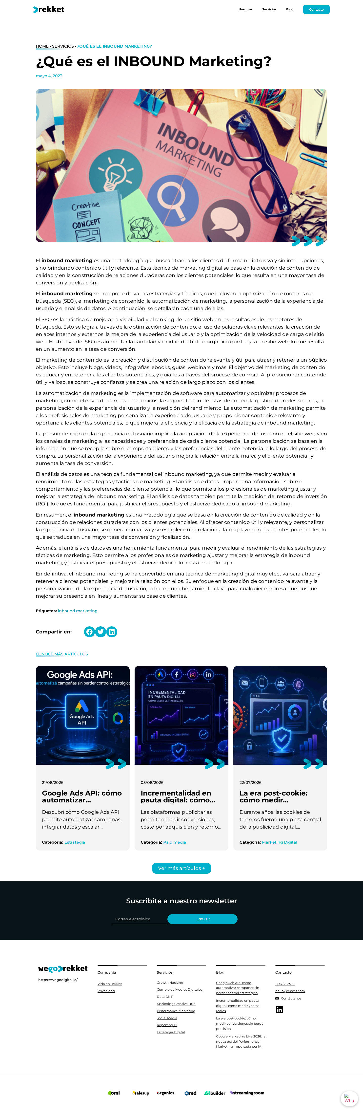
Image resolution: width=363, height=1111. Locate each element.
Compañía (107, 972)
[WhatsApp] (349, 1098)
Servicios (269, 9)
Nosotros (245, 9)
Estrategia (74, 842)
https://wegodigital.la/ (58, 980)
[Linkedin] (279, 1010)
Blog (289, 9)
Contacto (283, 972)
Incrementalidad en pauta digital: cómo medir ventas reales (176, 800)
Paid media (174, 842)
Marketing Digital (279, 842)
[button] (89, 631)
